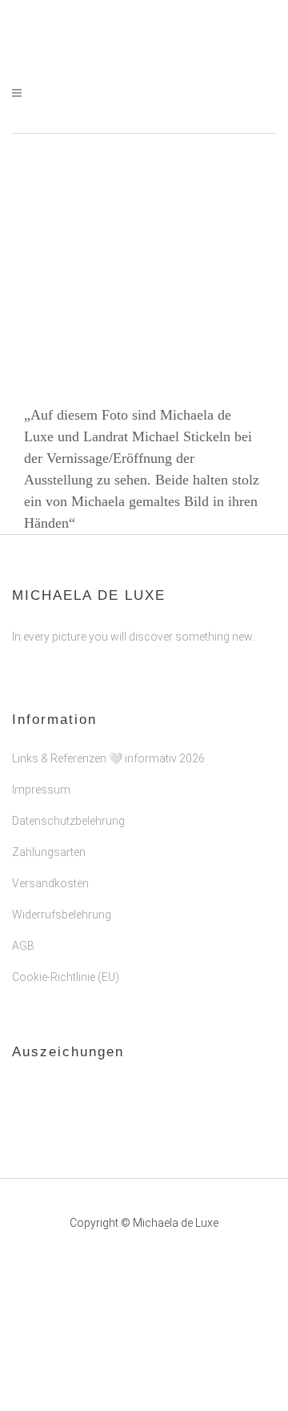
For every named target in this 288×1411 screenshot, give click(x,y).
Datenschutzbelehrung (68, 820)
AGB (23, 945)
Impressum (41, 789)
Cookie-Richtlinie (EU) (65, 977)
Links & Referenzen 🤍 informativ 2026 (108, 758)
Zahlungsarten (49, 852)
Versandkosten (50, 883)
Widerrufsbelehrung (61, 914)
